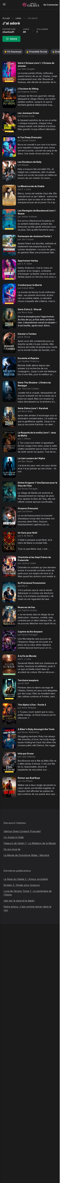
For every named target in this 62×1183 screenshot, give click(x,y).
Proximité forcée (36, 51)
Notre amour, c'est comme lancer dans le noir (27, 908)
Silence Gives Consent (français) (22, 831)
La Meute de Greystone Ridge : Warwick (26, 855)
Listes (18, 18)
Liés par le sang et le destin (19, 900)
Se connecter (50, 4)
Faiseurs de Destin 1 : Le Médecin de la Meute (30, 843)
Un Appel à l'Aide (14, 837)
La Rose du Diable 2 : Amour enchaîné (26, 879)
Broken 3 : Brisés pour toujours (22, 885)
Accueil (6, 18)
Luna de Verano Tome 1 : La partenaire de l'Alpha (28, 893)
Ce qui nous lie (12, 849)
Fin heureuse (12, 51)
